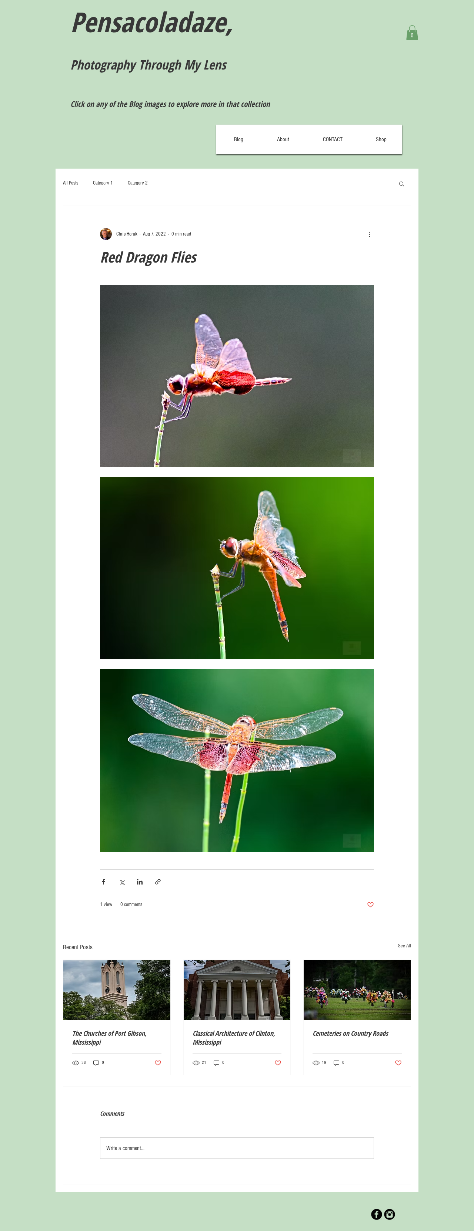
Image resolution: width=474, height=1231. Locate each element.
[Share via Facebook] (103, 881)
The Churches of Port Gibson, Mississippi (109, 1037)
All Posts (70, 183)
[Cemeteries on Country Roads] (357, 990)
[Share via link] (157, 881)
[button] (412, 32)
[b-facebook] (376, 1214)
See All (404, 946)
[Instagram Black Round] (389, 1214)
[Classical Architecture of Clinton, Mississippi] (237, 990)
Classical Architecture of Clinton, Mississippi (234, 1037)
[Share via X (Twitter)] (121, 881)
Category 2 (138, 183)
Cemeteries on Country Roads (350, 1033)
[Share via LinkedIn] (139, 881)
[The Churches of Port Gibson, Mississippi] (116, 990)
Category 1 (103, 183)
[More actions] (369, 234)
